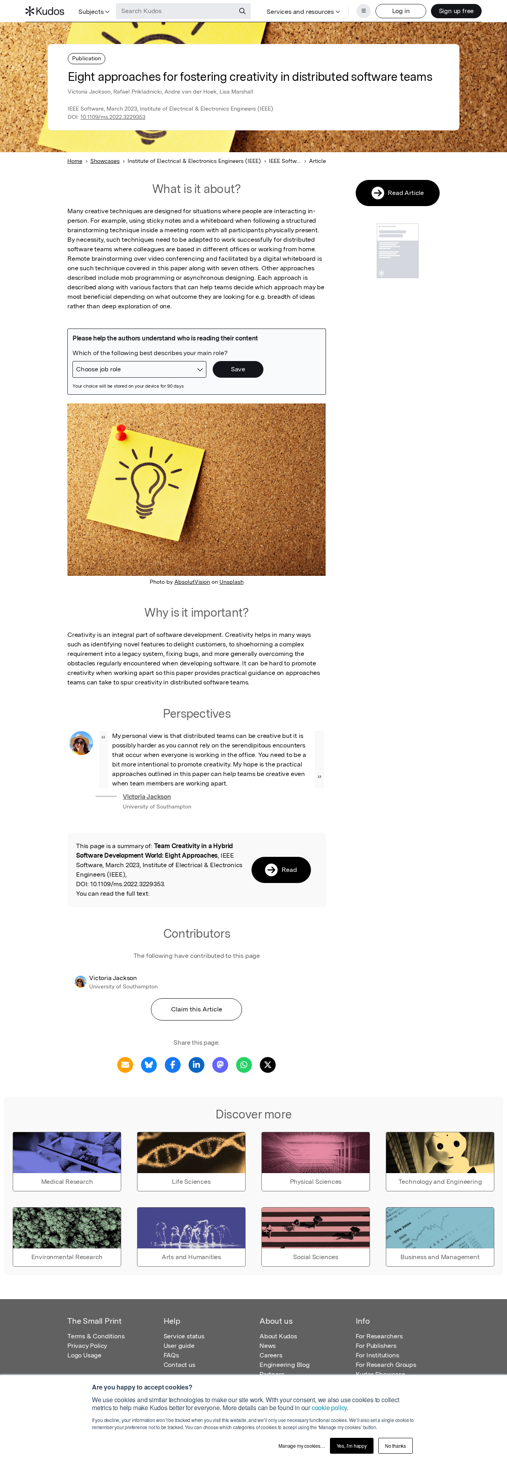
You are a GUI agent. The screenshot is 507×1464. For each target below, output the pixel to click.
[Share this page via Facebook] (173, 1064)
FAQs (171, 1355)
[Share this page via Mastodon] (220, 1064)
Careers (270, 1355)
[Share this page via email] (125, 1064)
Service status (184, 1336)
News (267, 1345)
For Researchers (379, 1336)
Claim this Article (196, 1009)
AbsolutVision (192, 582)
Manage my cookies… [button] (301, 1445)
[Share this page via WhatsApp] (244, 1064)
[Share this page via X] (268, 1064)
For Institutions (377, 1355)
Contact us (179, 1364)
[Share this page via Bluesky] (149, 1064)
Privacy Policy (87, 1345)
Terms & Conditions (95, 1336)
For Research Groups (386, 1364)
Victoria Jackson (147, 797)
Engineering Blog (284, 1364)
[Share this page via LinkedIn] (196, 1064)
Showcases (105, 161)
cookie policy (329, 1407)
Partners (271, 1374)
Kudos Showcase (380, 1374)
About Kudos (278, 1336)
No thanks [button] (395, 1445)
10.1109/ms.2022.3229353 (112, 117)
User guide (179, 1345)
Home (74, 161)
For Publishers (376, 1345)
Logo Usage (84, 1355)
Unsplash (231, 582)
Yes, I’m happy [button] (352, 1445)
